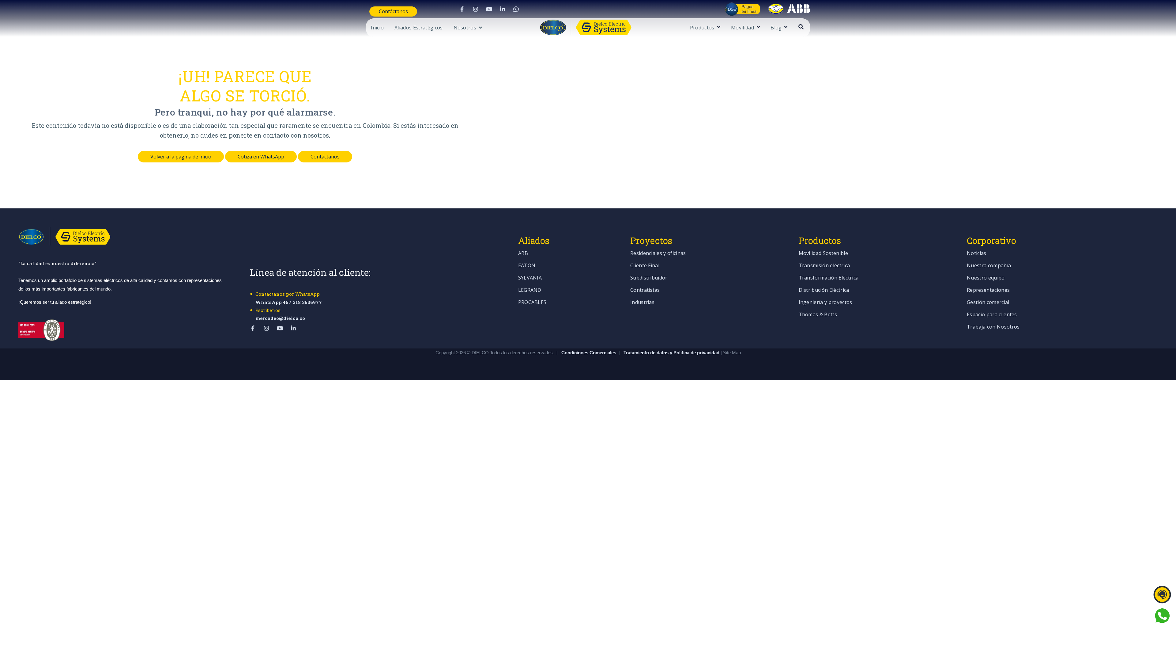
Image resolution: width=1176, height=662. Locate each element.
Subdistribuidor (649, 278)
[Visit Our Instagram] (475, 9)
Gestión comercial (988, 303)
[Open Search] (801, 26)
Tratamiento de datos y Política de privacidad (672, 352)
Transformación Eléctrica (829, 278)
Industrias (642, 303)
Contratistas (645, 290)
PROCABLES (532, 303)
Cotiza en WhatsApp (261, 156)
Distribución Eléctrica (824, 290)
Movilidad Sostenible (823, 254)
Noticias (976, 254)
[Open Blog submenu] (785, 27)
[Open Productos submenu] (718, 27)
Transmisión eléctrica (824, 266)
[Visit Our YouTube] (489, 9)
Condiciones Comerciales (588, 352)
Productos (702, 28)
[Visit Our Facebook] (462, 9)
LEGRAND (529, 290)
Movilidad (742, 28)
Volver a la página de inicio (180, 156)
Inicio (377, 28)
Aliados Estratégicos (418, 28)
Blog (776, 28)
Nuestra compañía (989, 266)
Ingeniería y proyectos (825, 303)
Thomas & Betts (818, 315)
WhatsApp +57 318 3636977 (288, 302)
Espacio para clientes (992, 315)
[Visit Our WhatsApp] (516, 9)
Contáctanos (393, 11)
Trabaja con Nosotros (993, 327)
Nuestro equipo (986, 278)
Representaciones (988, 290)
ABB (523, 254)
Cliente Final (644, 266)
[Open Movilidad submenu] (757, 27)
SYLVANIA (530, 278)
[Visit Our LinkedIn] (502, 9)
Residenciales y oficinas (658, 254)
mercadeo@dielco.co (280, 318)
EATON (527, 266)
